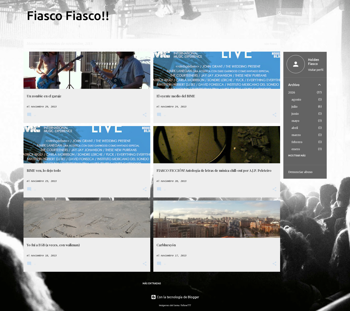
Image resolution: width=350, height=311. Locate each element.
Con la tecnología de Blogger (177, 297)
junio (295, 114)
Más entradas (152, 283)
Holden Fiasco (313, 62)
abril (294, 128)
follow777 (186, 305)
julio (294, 106)
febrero (296, 142)
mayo (295, 121)
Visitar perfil (315, 69)
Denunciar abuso (300, 172)
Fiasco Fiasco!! (68, 15)
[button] (144, 115)
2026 (291, 92)
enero (295, 149)
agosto (296, 99)
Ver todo (270, 44)
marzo (296, 135)
